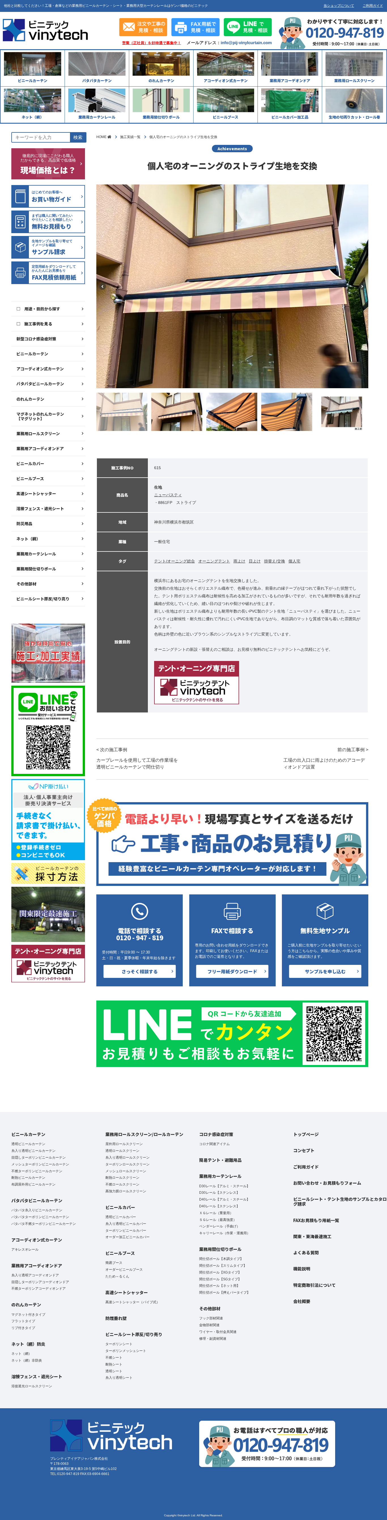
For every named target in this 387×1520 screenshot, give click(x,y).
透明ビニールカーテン (28, 1144)
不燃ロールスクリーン (122, 1184)
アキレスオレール (25, 1249)
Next (362, 286)
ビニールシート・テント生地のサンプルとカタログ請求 (340, 1201)
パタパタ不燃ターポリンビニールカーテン (43, 1224)
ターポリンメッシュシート (125, 1351)
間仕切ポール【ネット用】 (219, 1286)
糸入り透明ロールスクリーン (127, 1158)
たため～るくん (117, 1276)
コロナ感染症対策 (216, 1134)
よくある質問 (306, 1252)
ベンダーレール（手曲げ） (219, 1226)
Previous (102, 286)
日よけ (255, 561)
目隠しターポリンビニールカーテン (38, 1158)
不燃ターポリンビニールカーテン (36, 1171)
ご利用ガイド (373, 6)
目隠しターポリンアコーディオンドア (40, 1282)
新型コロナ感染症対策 (36, 339)
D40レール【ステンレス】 (219, 1206)
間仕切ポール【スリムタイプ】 (223, 1266)
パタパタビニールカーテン (40, 384)
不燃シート (113, 1358)
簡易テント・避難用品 (220, 1160)
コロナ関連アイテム (214, 1144)
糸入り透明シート (119, 1378)
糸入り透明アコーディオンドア (35, 1275)
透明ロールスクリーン (122, 1151)
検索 (77, 137)
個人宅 (294, 561)
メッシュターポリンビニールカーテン (40, 1164)
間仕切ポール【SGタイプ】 (220, 1279)
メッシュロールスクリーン (125, 1171)
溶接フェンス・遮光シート (40, 508)
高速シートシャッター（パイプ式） (132, 1302)
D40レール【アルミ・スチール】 (224, 1199)
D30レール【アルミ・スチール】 (224, 1186)
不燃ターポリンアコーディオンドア (38, 1289)
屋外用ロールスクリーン (124, 1144)
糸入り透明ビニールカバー (125, 1224)
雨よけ (239, 561)
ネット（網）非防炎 (26, 1360)
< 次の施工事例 (137, 758)
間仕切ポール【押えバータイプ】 (224, 1292)
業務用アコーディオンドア (40, 448)
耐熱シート (113, 1364)
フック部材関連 (211, 1318)
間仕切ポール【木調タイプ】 (221, 1259)
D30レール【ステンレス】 (219, 1193)
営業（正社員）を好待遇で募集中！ (151, 43)
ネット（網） (28, 539)
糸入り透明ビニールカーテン (33, 1151)
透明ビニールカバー (120, 1217)
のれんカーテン (30, 399)
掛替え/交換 (274, 561)
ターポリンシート (119, 1344)
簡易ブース (113, 1263)
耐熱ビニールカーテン (28, 1178)
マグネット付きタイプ (28, 1315)
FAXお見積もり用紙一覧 (316, 1220)
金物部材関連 (209, 1325)
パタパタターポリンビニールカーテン (40, 1217)
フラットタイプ (23, 1321)
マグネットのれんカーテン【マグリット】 (40, 416)
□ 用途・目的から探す (38, 309)
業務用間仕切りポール (36, 569)
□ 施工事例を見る (34, 324)
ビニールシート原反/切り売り (42, 599)
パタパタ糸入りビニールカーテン (36, 1210)
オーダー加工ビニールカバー (127, 1237)
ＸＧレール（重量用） (216, 1213)
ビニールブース (30, 478)
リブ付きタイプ (23, 1328)
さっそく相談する (140, 971)
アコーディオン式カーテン (40, 369)
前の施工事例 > (325, 758)
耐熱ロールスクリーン (122, 1178)
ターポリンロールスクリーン (127, 1164)
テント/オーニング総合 (174, 561)
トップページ (306, 1134)
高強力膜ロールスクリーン (125, 1191)
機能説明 (301, 1269)
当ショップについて (339, 6)
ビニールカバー (30, 463)
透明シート (113, 1371)
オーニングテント (214, 561)
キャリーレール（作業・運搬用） (224, 1233)
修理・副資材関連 (212, 1339)
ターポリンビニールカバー (125, 1231)
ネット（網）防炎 (28, 1344)
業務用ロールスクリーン (38, 433)
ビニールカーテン (32, 354)
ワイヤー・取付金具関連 (218, 1332)
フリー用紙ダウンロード (232, 971)
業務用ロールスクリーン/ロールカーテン (144, 1134)
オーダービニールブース (124, 1270)
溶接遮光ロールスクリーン (31, 1386)
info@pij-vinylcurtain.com (246, 42)
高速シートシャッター (36, 493)
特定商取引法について (314, 1285)
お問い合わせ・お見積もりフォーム (327, 1183)
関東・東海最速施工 (312, 1236)
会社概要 (301, 1301)
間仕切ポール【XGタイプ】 (220, 1272)
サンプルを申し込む (325, 971)
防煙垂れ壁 (116, 1318)
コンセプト (303, 1150)
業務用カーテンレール (36, 554)
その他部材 (26, 584)
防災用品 (24, 523)
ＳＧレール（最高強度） (218, 1220)
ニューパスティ (168, 495)
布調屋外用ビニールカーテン (33, 1184)
